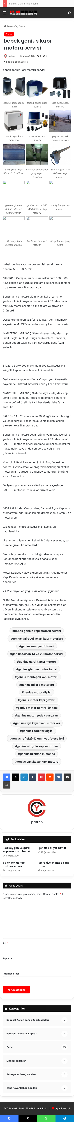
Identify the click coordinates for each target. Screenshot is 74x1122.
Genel (22, 26)
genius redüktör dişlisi (37, 731)
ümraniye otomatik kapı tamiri (54, 864)
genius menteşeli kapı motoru (37, 677)
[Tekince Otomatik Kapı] (23, 13)
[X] (15, 777)
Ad (5, 943)
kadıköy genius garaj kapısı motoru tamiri (16, 849)
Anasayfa (11, 26)
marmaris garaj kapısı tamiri (24, 3)
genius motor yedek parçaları (37, 715)
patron (11, 56)
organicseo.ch (63, 1108)
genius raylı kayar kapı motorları (37, 723)
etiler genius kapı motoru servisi (14, 864)
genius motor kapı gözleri (37, 700)
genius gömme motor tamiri (37, 669)
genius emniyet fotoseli (37, 646)
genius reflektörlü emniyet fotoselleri (37, 738)
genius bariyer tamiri (52, 848)
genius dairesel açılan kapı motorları (37, 638)
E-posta (8, 958)
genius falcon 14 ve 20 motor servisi (37, 654)
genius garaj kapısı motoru (37, 661)
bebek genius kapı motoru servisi (37, 631)
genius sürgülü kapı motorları (37, 746)
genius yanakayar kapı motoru (37, 761)
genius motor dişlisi (37, 692)
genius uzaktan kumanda (37, 754)
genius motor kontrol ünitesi (37, 707)
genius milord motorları (37, 684)
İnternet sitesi (11, 973)
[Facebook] (6, 777)
